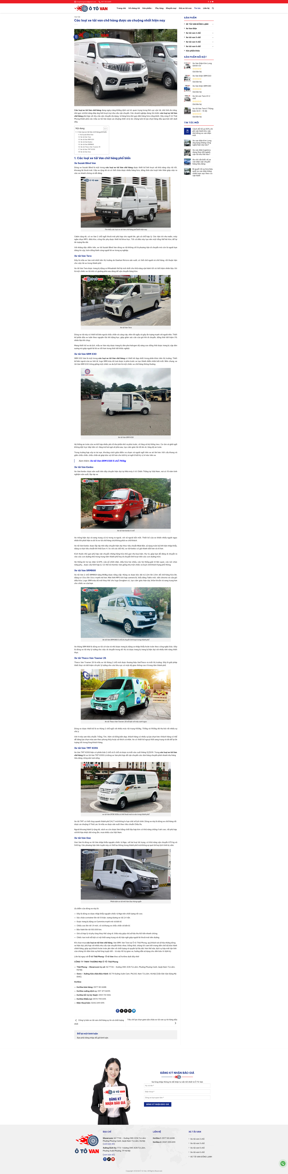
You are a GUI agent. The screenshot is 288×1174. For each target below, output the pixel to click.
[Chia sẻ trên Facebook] (117, 1011)
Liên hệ (206, 8)
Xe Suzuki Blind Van (86, 135)
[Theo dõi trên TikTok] (210, 2)
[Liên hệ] (283, 1163)
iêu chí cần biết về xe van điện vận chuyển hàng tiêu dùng (201, 162)
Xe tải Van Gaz (85, 152)
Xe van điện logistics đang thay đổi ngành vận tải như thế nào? (201, 152)
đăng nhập (89, 1038)
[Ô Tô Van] (90, 8)
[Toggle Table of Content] (104, 129)
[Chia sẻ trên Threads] (126, 1011)
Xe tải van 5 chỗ (193, 42)
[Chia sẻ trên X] (122, 1011)
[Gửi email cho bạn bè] (130, 1011)
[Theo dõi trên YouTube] (212, 2)
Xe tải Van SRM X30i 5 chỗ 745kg (108, 460)
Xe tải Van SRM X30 (87, 139)
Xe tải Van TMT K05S (87, 149)
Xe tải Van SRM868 (87, 144)
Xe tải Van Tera (85, 137)
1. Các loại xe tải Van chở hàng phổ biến (92, 132)
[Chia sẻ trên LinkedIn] (134, 1011)
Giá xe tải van (185, 8)
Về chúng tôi (134, 8)
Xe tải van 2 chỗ (193, 33)
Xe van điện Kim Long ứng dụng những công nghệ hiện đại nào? (201, 143)
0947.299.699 (168, 1142)
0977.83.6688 (168, 1138)
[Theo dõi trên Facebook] (208, 2)
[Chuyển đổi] (213, 24)
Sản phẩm (146, 8)
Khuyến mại (171, 8)
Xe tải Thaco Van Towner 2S (90, 147)
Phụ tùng (159, 8)
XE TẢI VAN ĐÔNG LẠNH (197, 24)
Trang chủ (121, 8)
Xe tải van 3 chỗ (193, 37)
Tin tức (197, 8)
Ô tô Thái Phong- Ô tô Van (101, 956)
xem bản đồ (109, 1144)
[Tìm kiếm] (213, 8)
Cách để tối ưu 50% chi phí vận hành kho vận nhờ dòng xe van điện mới (202, 132)
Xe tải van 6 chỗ (193, 46)
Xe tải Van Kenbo (86, 142)
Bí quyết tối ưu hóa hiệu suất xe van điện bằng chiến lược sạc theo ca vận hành (202, 172)
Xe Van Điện (191, 28)
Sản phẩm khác (193, 51)
